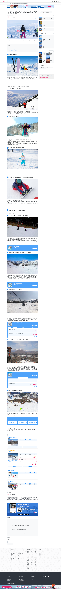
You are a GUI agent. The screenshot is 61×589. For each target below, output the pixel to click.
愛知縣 (35, 560)
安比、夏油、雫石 (13, 553)
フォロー (51, 75)
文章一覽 (36, 18)
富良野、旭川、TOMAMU (14, 551)
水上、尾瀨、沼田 (13, 557)
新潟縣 (14, 283)
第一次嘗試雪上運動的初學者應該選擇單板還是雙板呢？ (16, 48)
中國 (31, 562)
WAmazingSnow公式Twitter (44, 77)
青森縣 (31, 552)
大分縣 (28, 569)
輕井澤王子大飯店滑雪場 (12, 437)
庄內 (25, 551)
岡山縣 (31, 565)
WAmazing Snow (44, 74)
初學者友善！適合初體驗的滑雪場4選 (14, 49)
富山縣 (35, 552)
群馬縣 (31, 559)
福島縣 (31, 556)
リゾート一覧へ (51, 15)
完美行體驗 (21, 576)
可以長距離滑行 (40, 553)
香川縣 (35, 564)
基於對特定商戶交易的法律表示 (11, 583)
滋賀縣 (28, 563)
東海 (35, 557)
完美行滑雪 (21, 577)
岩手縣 (31, 553)
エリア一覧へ (51, 33)
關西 (27, 562)
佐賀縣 (28, 568)
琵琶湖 (18, 558)
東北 (31, 551)
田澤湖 (12, 554)
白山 (18, 554)
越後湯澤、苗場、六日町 (19, 283)
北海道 (28, 551)
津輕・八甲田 (12, 555)
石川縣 (35, 553)
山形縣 (31, 555)
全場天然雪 (40, 555)
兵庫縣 (14, 246)
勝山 (18, 555)
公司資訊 (8, 576)
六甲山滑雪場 (10, 481)
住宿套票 (22, 327)
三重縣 (35, 561)
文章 (10, 3)
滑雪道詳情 (34, 248)
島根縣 (31, 564)
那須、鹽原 (12, 558)
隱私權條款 (9, 579)
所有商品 (15, 446)
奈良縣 (28, 565)
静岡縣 (35, 559)
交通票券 (33, 327)
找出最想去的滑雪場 (11, 422)
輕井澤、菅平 (17, 372)
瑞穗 (18, 560)
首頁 (7, 3)
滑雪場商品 (12, 327)
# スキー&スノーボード (42, 67)
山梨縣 (28, 559)
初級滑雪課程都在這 (21, 422)
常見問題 (8, 580)
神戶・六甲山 (17, 246)
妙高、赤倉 (19, 551)
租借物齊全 (40, 554)
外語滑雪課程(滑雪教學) (41, 551)
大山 (18, 559)
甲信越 (28, 557)
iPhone (32, 579)
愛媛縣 (35, 565)
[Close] (59, 584)
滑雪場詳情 (30, 446)
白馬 (8, 539)
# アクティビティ (48, 67)
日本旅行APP (33, 576)
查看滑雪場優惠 (46, 12)
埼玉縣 (31, 560)
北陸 (35, 551)
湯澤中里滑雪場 (11, 470)
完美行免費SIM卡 (33, 577)
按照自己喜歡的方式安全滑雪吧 (13, 50)
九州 (27, 567)
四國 (35, 562)
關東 (31, 557)
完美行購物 (21, 579)
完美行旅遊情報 (21, 580)
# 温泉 (51, 67)
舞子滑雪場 (10, 451)
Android (32, 580)
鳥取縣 (31, 563)
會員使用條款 (9, 577)
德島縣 (35, 563)
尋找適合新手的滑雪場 (32, 422)
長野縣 (14, 372)
